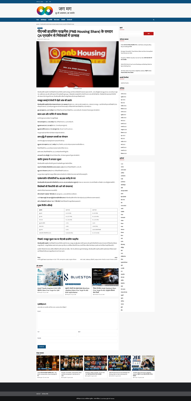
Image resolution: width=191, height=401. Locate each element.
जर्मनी (122, 208)
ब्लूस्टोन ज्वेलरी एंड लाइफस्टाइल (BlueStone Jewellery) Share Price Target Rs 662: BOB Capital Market (77, 290)
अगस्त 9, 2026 (46, 377)
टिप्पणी (39, 311)
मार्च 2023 (123, 144)
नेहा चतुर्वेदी (64, 377)
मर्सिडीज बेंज (123, 256)
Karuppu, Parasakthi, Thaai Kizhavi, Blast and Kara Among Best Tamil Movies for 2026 (137, 52)
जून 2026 (123, 99)
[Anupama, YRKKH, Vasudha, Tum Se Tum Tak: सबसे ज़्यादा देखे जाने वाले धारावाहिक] (95, 363)
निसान (122, 223)
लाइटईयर (123, 274)
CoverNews (103, 398)
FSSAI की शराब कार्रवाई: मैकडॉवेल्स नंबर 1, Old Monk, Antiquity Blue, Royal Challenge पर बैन (136, 45)
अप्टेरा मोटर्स (123, 169)
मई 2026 (123, 102)
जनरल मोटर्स (123, 205)
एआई (122, 178)
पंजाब (122, 226)
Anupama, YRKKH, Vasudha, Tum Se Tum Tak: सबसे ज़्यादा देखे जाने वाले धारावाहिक (136, 58)
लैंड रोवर (122, 277)
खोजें (121, 28)
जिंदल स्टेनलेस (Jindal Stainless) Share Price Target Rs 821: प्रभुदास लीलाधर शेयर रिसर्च (104, 290)
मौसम (122, 259)
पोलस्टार (122, 229)
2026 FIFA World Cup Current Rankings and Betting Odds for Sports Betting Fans (136, 65)
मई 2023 (123, 138)
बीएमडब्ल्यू (123, 244)
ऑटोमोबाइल (43, 20)
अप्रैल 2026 (123, 105)
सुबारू (122, 298)
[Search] (154, 19)
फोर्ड (122, 238)
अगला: (99, 258)
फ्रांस (122, 241)
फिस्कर (122, 232)
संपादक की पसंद (77, 284)
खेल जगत (123, 199)
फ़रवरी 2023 (123, 147)
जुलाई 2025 (123, 114)
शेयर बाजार (56, 20)
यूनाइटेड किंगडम (124, 262)
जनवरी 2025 (124, 126)
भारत (37, 20)
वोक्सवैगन (123, 283)
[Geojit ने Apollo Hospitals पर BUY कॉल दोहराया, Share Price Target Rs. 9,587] (49, 277)
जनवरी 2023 (124, 150)
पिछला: (57, 258)
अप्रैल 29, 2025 (46, 39)
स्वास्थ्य (122, 304)
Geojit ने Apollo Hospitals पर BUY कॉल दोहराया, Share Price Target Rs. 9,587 (49, 289)
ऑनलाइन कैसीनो (124, 190)
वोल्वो (122, 286)
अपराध (122, 166)
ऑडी (122, 187)
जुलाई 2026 (123, 96)
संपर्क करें (38, 394)
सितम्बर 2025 (124, 108)
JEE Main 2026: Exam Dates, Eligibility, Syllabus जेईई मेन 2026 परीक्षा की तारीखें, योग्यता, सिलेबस (136, 71)
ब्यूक (122, 250)
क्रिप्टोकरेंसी (123, 196)
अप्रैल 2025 (123, 117)
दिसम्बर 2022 (124, 153)
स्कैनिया (122, 301)
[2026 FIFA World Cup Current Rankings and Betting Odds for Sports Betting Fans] (119, 363)
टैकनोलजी (69, 20)
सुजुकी (122, 295)
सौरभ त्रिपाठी (96, 294)
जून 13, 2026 (102, 294)
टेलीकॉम (63, 20)
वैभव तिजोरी (112, 376)
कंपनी (122, 193)
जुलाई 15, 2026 (70, 377)
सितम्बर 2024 (124, 132)
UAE (122, 164)
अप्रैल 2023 (123, 141)
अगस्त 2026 (123, 93)
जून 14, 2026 (74, 294)
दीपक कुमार (40, 292)
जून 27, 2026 (46, 292)
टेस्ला (122, 214)
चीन (50, 1)
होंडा (122, 310)
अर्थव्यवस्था (123, 175)
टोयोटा (122, 220)
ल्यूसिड (122, 280)
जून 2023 (123, 135)
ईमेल (79, 331)
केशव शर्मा (40, 39)
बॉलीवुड (122, 247)
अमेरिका (122, 172)
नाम (39, 331)
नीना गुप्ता (135, 377)
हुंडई (122, 307)
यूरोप (47, 1)
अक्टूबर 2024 (124, 129)
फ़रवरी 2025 (123, 123)
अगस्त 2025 (123, 111)
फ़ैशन (67, 284)
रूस (121, 271)
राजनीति (50, 20)
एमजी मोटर (123, 181)
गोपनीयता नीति (45, 394)
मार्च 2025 (123, 120)
